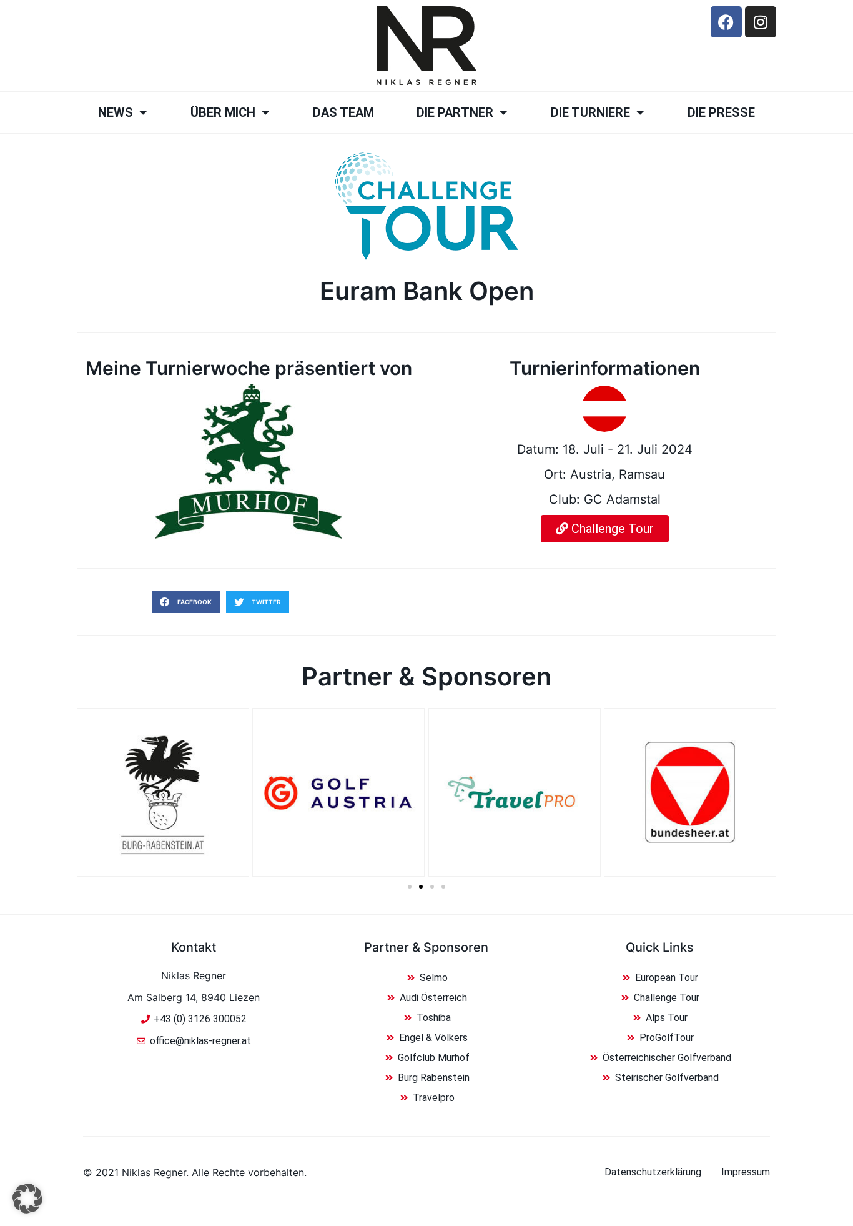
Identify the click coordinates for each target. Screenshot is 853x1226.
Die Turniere (590, 112)
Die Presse (721, 112)
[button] (186, 602)
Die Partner (455, 112)
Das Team (343, 112)
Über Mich (222, 112)
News (115, 112)
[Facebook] (726, 21)
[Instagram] (760, 21)
